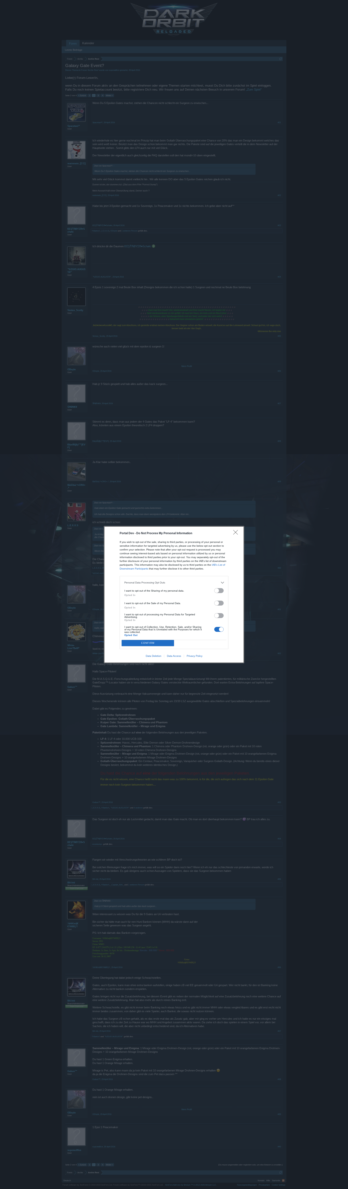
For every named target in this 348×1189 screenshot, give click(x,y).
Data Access (174, 655)
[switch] (219, 590)
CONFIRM (148, 643)
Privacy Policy (194, 655)
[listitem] (174, 583)
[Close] (236, 533)
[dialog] (174, 594)
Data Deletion (153, 655)
